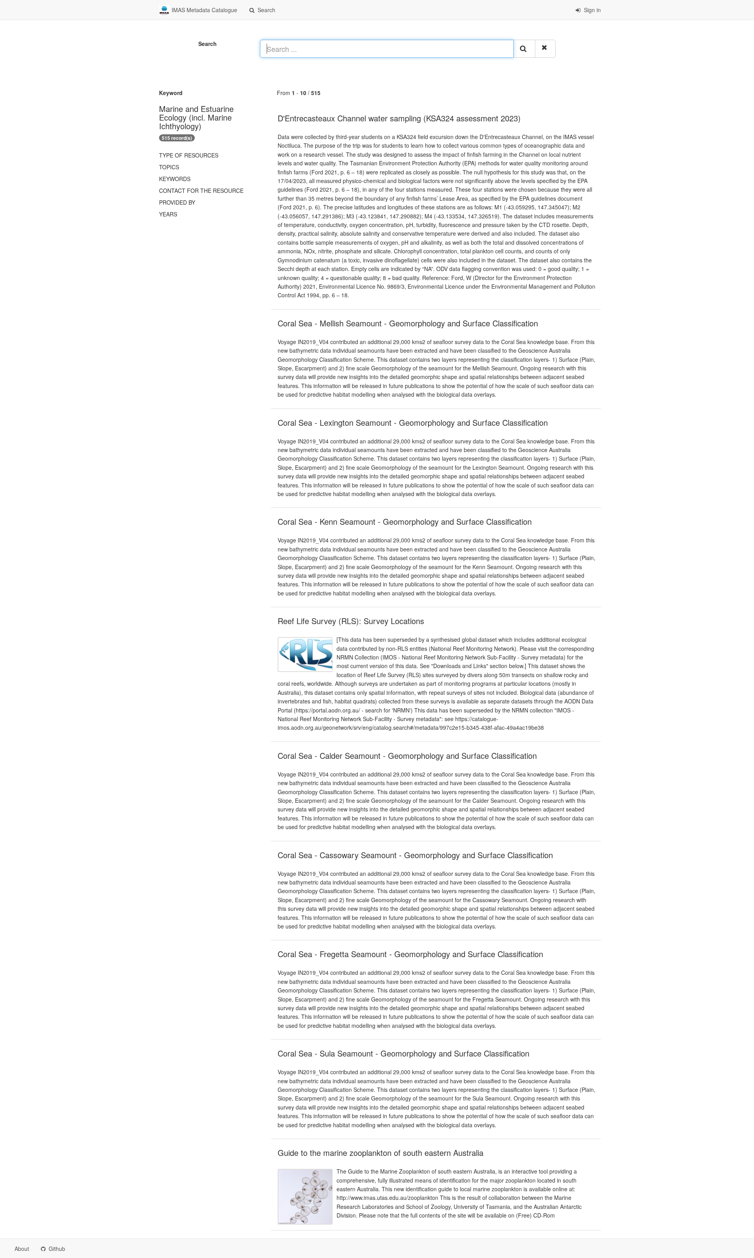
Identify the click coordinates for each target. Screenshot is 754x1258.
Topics (169, 167)
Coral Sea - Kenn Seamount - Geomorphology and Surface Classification (405, 521)
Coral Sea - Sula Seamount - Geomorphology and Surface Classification (403, 1053)
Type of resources (188, 155)
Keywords (174, 179)
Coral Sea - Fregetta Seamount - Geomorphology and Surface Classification (410, 954)
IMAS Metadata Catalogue (203, 10)
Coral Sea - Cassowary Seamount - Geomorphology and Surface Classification (415, 855)
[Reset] (545, 49)
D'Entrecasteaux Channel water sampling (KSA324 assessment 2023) (399, 118)
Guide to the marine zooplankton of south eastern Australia (380, 1152)
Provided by (177, 202)
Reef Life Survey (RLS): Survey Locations (351, 620)
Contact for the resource (201, 190)
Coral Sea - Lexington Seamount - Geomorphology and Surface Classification (413, 422)
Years (168, 214)
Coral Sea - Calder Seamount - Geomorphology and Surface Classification (407, 755)
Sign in (591, 10)
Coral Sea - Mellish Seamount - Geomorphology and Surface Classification (408, 323)
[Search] (524, 49)
